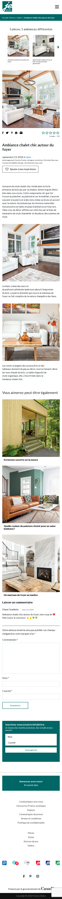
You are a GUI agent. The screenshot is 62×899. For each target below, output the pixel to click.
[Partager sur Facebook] (2, 133)
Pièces (31, 833)
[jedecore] (48, 863)
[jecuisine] (38, 863)
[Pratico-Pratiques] (4, 863)
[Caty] (27, 863)
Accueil (5, 18)
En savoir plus (31, 783)
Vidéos (31, 845)
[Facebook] (24, 876)
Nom (5, 677)
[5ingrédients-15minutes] (15, 863)
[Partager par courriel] (21, 133)
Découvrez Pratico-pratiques (31, 805)
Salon (19, 18)
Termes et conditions (31, 818)
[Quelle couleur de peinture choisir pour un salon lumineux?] (31, 494)
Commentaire (10, 639)
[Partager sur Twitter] (7, 133)
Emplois (31, 810)
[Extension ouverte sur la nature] (31, 428)
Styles (31, 837)
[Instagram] (37, 876)
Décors (13, 18)
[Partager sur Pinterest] (12, 133)
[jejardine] (58, 863)
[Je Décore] (7, 7)
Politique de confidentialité (31, 822)
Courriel (7, 690)
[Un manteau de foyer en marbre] (31, 563)
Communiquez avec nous (31, 801)
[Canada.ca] (47, 888)
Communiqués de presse (31, 814)
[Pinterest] (30, 876)
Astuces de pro (31, 841)
